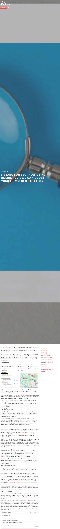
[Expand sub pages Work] (48, 3)
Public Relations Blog (45, 367)
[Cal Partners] (6, 3)
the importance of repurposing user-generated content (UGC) (21, 482)
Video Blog (43, 364)
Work (46, 2)
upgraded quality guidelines (27, 432)
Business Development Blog (47, 362)
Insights (52, 2)
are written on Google (26, 500)
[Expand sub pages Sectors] (30, 3)
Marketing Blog (44, 350)
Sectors (28, 2)
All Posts (44, 348)
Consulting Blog (44, 353)
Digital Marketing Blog (45, 355)
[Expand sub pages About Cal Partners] (43, 3)
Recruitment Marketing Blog (47, 369)
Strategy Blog (44, 352)
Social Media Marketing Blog (47, 357)
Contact (3, 7)
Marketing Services (18, 2)
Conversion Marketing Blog (47, 360)
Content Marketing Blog (46, 359)
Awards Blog (43, 371)
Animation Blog (44, 366)
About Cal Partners (37, 2)
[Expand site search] (8, 7)
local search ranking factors (22, 395)
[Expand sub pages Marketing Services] (24, 3)
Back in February (5, 347)
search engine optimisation (12, 355)
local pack (5, 365)
